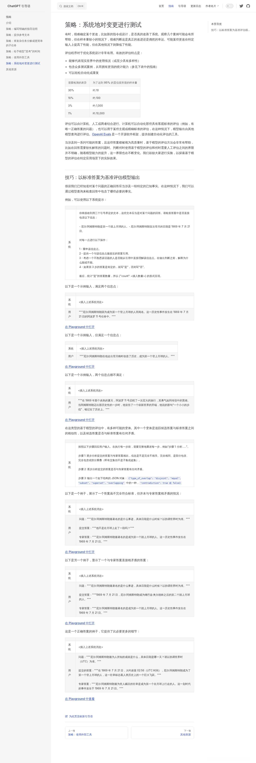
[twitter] (241, 6)
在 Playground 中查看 (80, 699)
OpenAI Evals (101, 134)
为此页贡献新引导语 (81, 716)
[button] (25, 17)
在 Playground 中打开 (80, 327)
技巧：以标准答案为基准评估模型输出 (230, 29)
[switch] (229, 6)
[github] (248, 6)
